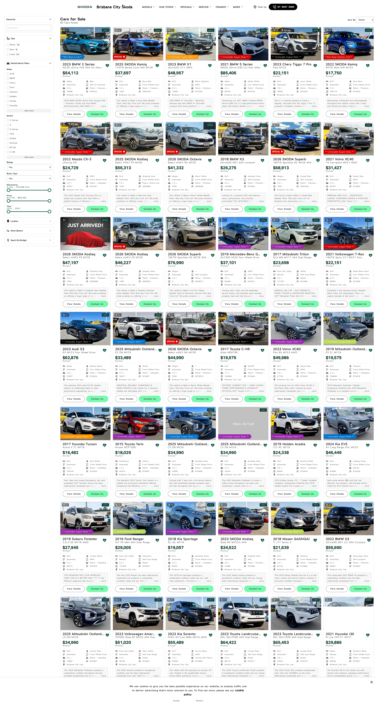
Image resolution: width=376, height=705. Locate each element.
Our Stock (166, 7)
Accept (176, 701)
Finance (221, 7)
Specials (186, 7)
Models (147, 7)
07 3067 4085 (286, 6)
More (236, 7)
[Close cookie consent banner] (371, 682)
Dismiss (199, 701)
